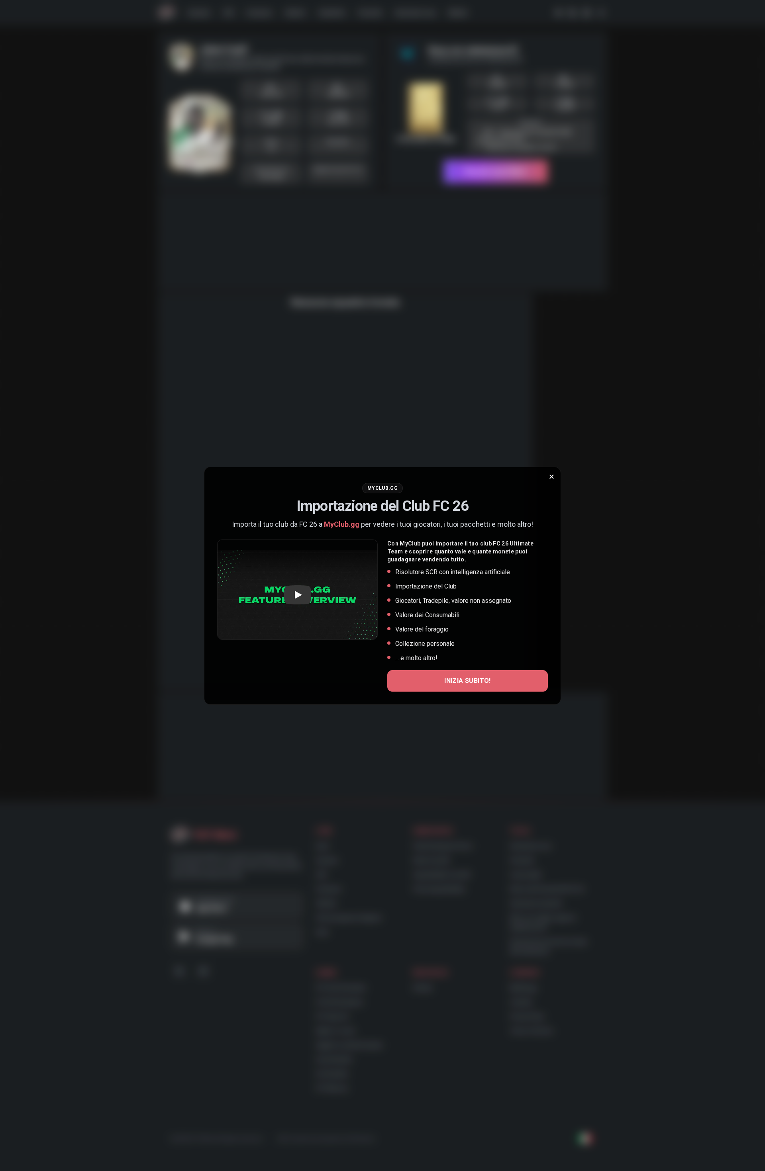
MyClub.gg (341, 524)
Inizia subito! (467, 680)
